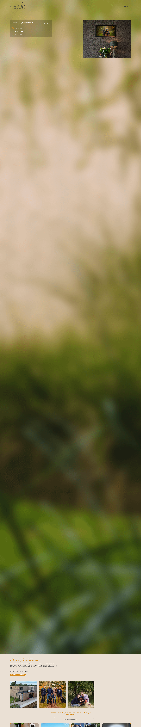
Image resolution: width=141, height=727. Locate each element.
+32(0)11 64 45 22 (18, 28)
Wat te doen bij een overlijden (17, 674)
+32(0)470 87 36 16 (19, 31)
